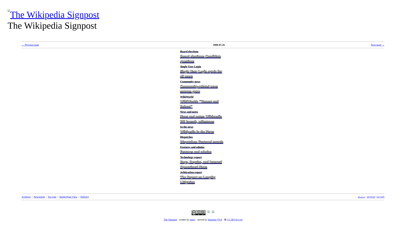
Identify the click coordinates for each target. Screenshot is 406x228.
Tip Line (52, 197)
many (192, 219)
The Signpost (170, 219)
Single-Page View (68, 197)
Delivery (84, 197)
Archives (26, 197)
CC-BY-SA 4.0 (234, 219)
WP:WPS (380, 197)
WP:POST (371, 197)
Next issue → (377, 45)
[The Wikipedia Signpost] (53, 15)
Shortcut (361, 197)
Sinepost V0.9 (215, 219)
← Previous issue (30, 45)
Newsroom (39, 197)
